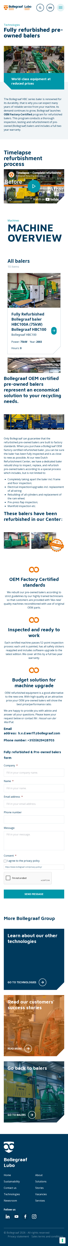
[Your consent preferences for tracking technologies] (62, 1240)
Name (9, 781)
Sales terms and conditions (47, 1236)
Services (40, 1200)
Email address (13, 796)
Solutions (40, 1181)
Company (11, 765)
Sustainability (12, 1181)
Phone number (13, 812)
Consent (10, 855)
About (39, 1175)
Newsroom (10, 1200)
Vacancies (41, 1194)
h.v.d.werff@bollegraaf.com (39, 733)
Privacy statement (18, 1236)
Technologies (12, 1194)
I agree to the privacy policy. (23, 860)
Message (9, 828)
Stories (39, 1188)
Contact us (10, 1188)
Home (7, 1175)
